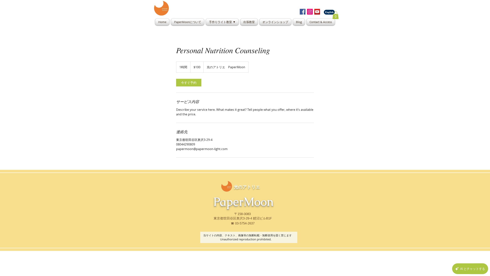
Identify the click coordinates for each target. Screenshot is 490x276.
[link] (188, 82)
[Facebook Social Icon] (302, 12)
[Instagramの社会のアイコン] (310, 12)
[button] (335, 15)
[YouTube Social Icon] (317, 12)
